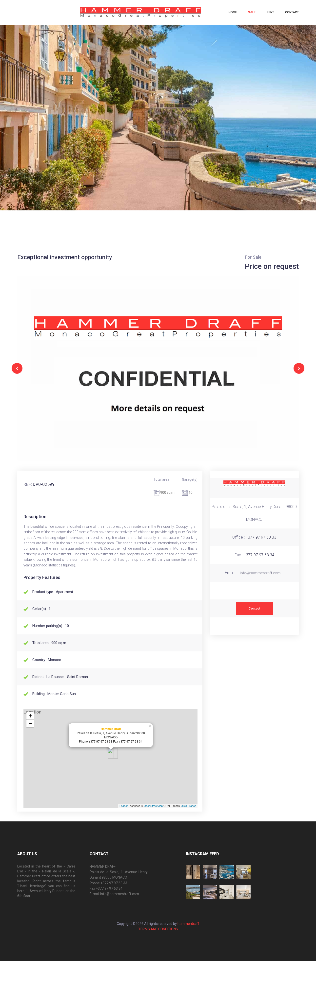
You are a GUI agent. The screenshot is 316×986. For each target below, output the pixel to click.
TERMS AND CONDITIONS (158, 929)
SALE (252, 12)
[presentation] (17, 368)
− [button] (30, 723)
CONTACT (292, 12)
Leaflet (123, 806)
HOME (233, 12)
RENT (270, 12)
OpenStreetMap (153, 806)
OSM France (188, 806)
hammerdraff (188, 924)
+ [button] (30, 716)
